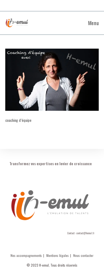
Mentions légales (57, 255)
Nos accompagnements (26, 255)
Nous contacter (83, 255)
